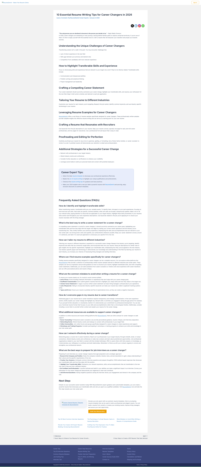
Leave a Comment (62, 18)
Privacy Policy (131, 451)
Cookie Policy (131, 454)
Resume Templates (108, 451)
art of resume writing (76, 179)
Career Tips (56, 448)
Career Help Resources (85, 448)
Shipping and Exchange (134, 459)
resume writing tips (77, 181)
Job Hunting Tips (58, 457)
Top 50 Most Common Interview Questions (71, 419)
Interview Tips (57, 459)
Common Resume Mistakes (61, 454)
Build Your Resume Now (97, 411)
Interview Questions (108, 448)
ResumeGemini (63, 116)
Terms (129, 448)
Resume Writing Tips (84, 451)
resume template (77, 176)
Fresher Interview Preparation (86, 454)
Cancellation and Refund (134, 457)
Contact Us (105, 459)
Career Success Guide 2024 (110, 457)
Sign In (195, 2)
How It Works (106, 454)
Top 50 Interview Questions (61, 451)
